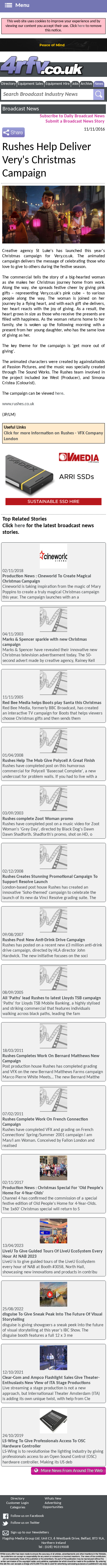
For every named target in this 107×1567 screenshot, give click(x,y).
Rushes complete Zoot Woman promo (37, 819)
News (99, 84)
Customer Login (17, 1503)
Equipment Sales (30, 84)
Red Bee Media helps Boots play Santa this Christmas (51, 703)
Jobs (75, 84)
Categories (17, 1507)
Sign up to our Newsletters (30, 1532)
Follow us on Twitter (25, 1523)
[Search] (98, 94)
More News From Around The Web (72, 1471)
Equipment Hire (58, 84)
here (81, 26)
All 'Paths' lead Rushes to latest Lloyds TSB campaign (51, 998)
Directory (8, 84)
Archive (86, 84)
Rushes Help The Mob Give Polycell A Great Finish (48, 761)
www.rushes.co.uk (18, 404)
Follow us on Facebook (27, 1516)
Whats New (53, 1498)
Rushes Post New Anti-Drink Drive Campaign (43, 940)
